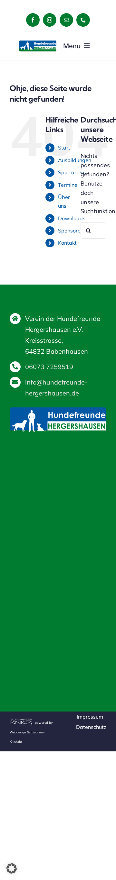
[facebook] (33, 20)
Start (64, 147)
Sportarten (71, 172)
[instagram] (49, 20)
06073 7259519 (49, 367)
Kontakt (67, 243)
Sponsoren (70, 230)
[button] (11, 868)
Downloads (71, 218)
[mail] (66, 20)
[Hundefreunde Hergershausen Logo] (37, 43)
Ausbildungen (74, 160)
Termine (67, 185)
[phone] (83, 20)
